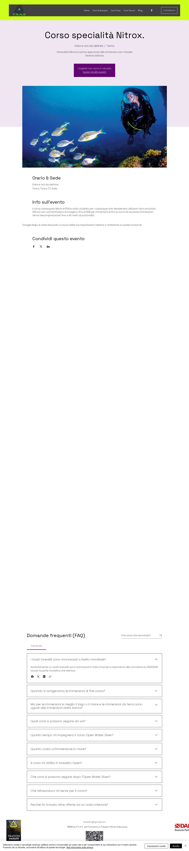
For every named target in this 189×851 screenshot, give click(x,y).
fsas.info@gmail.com (94, 821)
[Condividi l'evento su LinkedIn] (48, 246)
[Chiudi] (185, 846)
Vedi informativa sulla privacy (79, 847)
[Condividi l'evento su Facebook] (33, 246)
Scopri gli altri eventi (94, 72)
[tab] (36, 646)
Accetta (175, 845)
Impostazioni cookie (156, 845)
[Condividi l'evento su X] (41, 246)
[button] (32, 676)
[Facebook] (151, 10)
